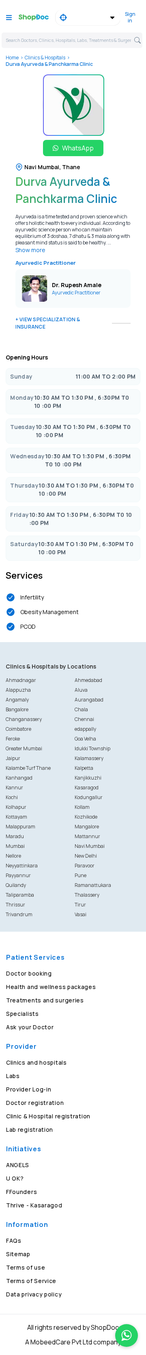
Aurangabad (89, 699)
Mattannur (87, 836)
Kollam (82, 807)
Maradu (15, 836)
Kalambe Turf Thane (28, 768)
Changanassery (24, 719)
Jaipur (13, 758)
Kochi (12, 797)
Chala (81, 709)
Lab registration (29, 1129)
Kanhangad (19, 777)
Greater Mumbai (24, 748)
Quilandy (16, 885)
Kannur (14, 787)
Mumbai (15, 846)
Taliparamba (20, 894)
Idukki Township (92, 748)
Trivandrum (19, 914)
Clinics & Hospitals (45, 57)
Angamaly (17, 699)
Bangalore (17, 709)
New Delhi (86, 855)
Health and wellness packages (51, 987)
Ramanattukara (93, 885)
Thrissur (15, 904)
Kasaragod (87, 787)
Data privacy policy (34, 1294)
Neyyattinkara (22, 865)
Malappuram (20, 826)
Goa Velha (85, 738)
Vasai (80, 914)
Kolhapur (16, 807)
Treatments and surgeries (45, 1000)
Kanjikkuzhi (88, 777)
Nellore (13, 855)
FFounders (21, 1192)
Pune (80, 875)
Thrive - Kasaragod (34, 1205)
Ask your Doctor (30, 1027)
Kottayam (16, 816)
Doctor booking (29, 973)
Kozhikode (86, 816)
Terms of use (25, 1267)
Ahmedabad (88, 680)
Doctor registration (35, 1103)
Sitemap (18, 1254)
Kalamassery (89, 758)
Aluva (81, 689)
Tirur (80, 904)
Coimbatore (18, 728)
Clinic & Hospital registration (48, 1116)
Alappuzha (18, 689)
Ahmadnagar (21, 680)
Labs (13, 1076)
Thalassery (87, 894)
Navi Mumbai (90, 846)
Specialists (22, 1013)
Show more (30, 250)
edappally (85, 728)
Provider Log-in (29, 1089)
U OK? (15, 1178)
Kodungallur (89, 797)
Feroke (13, 738)
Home (12, 57)
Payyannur (18, 875)
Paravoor (84, 865)
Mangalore (87, 826)
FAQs (13, 1240)
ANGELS (17, 1165)
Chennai (84, 719)
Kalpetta (84, 768)
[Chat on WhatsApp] (126, 1335)
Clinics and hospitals (36, 1062)
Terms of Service (31, 1281)
